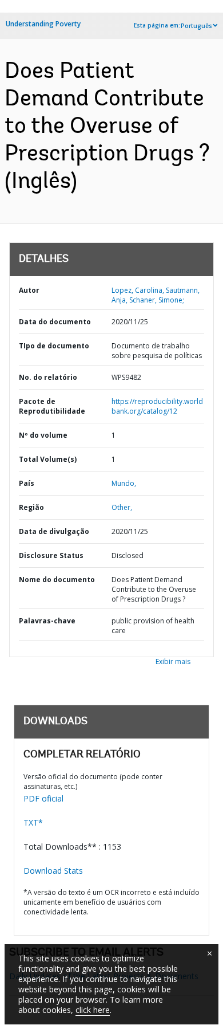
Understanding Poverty (43, 24)
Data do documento (55, 322)
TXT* (33, 822)
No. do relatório (48, 377)
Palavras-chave (47, 621)
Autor (29, 290)
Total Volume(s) (48, 459)
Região (31, 507)
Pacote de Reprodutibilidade (52, 406)
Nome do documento (57, 579)
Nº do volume (43, 435)
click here (92, 1009)
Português (196, 26)
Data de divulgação (54, 531)
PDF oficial (43, 798)
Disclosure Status (51, 555)
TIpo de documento (54, 346)
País (26, 483)
